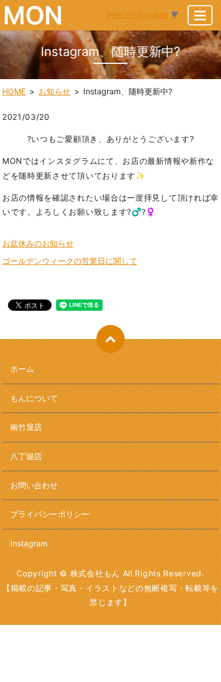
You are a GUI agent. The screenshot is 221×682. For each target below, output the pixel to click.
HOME (14, 91)
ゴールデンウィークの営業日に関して (69, 261)
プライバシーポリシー (50, 514)
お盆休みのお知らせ (38, 243)
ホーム (22, 368)
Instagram (29, 543)
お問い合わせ (34, 485)
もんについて (34, 398)
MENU (200, 15)
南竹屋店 (26, 427)
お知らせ (54, 91)
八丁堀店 (26, 456)
